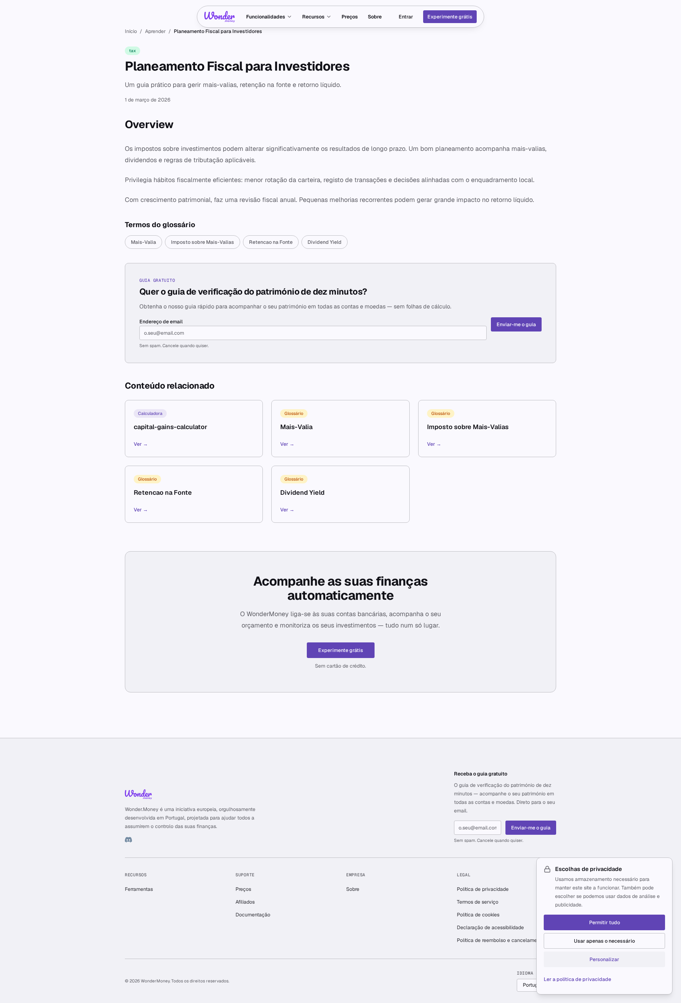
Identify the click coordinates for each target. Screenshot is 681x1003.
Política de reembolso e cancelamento (500, 940)
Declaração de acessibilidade (490, 927)
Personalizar (604, 959)
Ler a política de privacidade (577, 979)
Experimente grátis (449, 16)
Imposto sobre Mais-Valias (202, 242)
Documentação (253, 914)
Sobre (375, 16)
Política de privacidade (483, 889)
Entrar (406, 16)
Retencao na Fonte (271, 242)
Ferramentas (139, 889)
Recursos (313, 16)
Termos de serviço (477, 902)
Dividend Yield (325, 242)
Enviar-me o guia (516, 324)
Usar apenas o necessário (604, 941)
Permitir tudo (604, 922)
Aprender (155, 31)
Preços (350, 16)
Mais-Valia (143, 242)
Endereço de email (161, 321)
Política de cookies (478, 914)
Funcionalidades (265, 16)
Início (131, 31)
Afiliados (245, 902)
